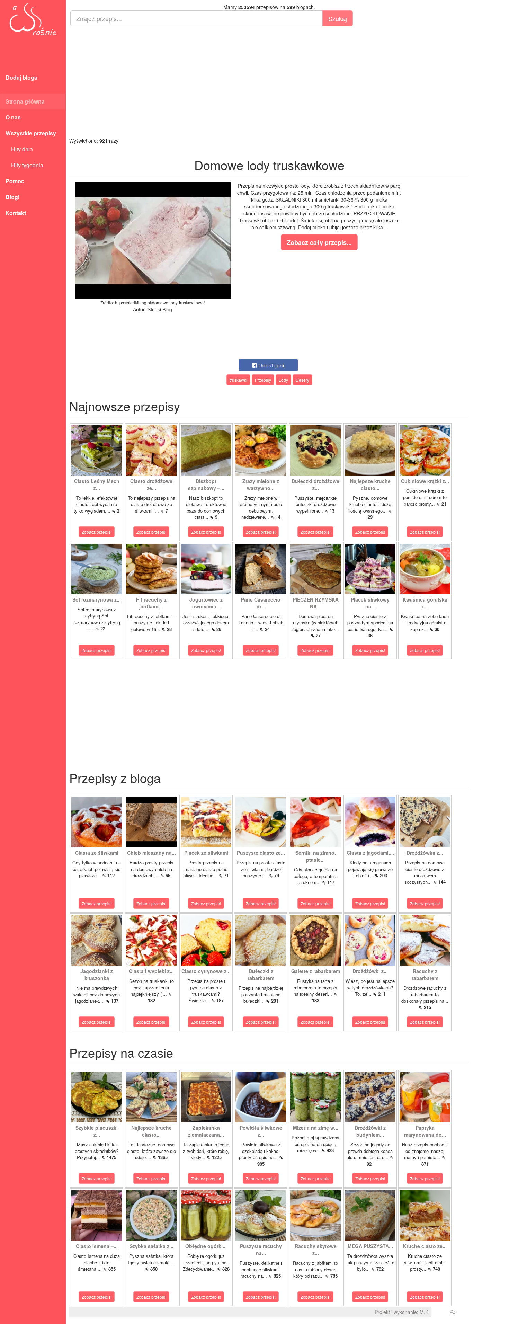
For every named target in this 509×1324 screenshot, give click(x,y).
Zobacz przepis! (96, 532)
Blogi (12, 197)
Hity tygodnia (24, 165)
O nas (13, 117)
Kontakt (16, 213)
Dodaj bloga (21, 77)
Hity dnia (19, 149)
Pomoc (15, 181)
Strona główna (25, 101)
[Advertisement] (269, 81)
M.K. (425, 1311)
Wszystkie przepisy (31, 133)
